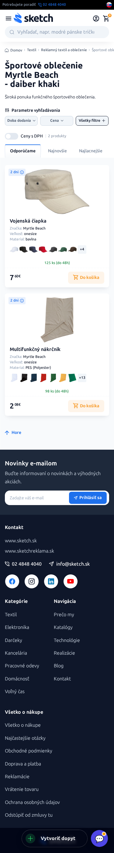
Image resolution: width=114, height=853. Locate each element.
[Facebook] (12, 581)
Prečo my (64, 614)
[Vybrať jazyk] (109, 5)
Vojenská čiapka (28, 221)
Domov (16, 50)
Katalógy (63, 627)
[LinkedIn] (51, 581)
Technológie (67, 640)
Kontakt (62, 679)
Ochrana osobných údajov (32, 802)
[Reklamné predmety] (8, 18)
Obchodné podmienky (28, 751)
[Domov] (33, 18)
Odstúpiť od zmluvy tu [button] (29, 815)
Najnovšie (57, 151)
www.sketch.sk (21, 541)
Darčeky (13, 640)
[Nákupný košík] (106, 18)
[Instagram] (31, 581)
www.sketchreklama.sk (29, 551)
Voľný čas (15, 691)
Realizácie (64, 653)
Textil (31, 50)
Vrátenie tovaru (22, 789)
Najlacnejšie (90, 151)
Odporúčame (23, 151)
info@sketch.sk (73, 564)
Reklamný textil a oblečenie (64, 50)
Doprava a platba (23, 764)
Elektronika (17, 627)
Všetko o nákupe (23, 725)
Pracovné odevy (22, 666)
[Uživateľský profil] (96, 18)
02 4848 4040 (27, 564)
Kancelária (16, 653)
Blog (59, 666)
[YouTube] (70, 581)
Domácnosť (17, 679)
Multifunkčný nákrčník (35, 349)
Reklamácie (17, 776)
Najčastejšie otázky (25, 738)
